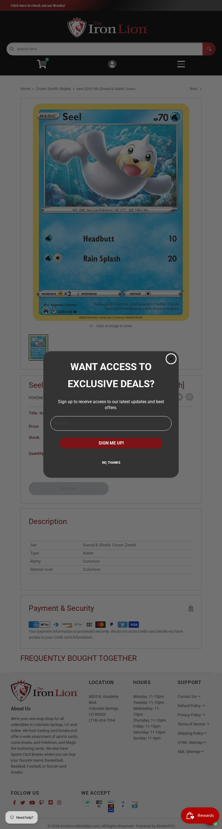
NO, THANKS (111, 463)
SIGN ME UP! (111, 443)
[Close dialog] (171, 359)
